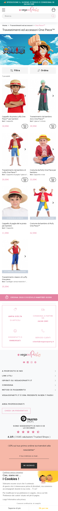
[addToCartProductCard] (25, 126)
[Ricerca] (52, 16)
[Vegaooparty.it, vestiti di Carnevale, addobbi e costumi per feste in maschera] (29, 7)
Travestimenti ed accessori (21, 25)
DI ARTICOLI (15, 320)
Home (5, 25)
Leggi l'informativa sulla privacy (14, 499)
